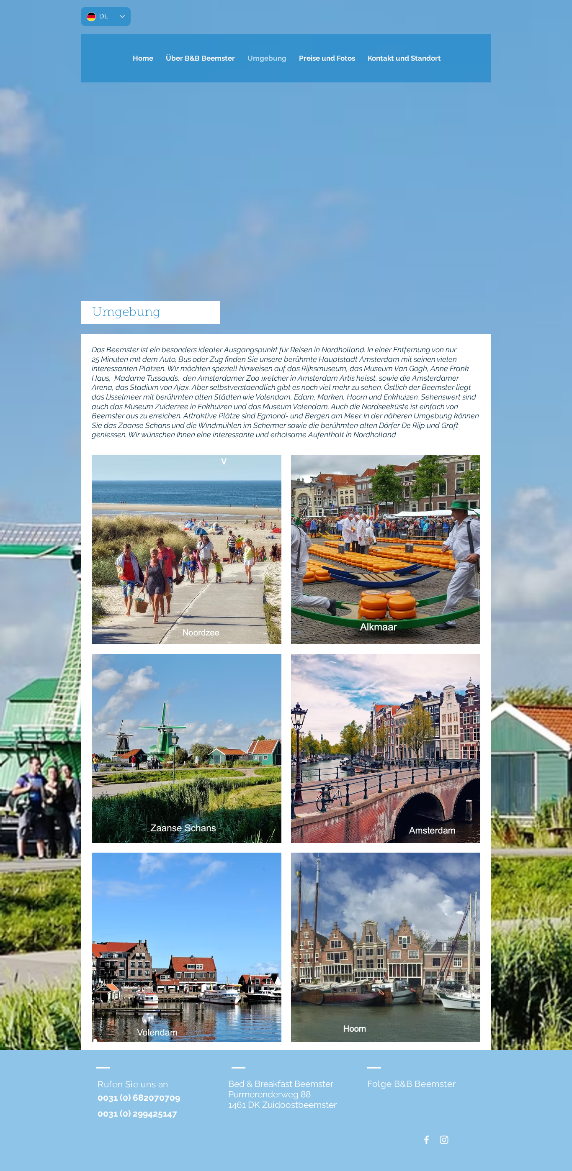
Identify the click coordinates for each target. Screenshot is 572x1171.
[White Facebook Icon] (426, 1139)
